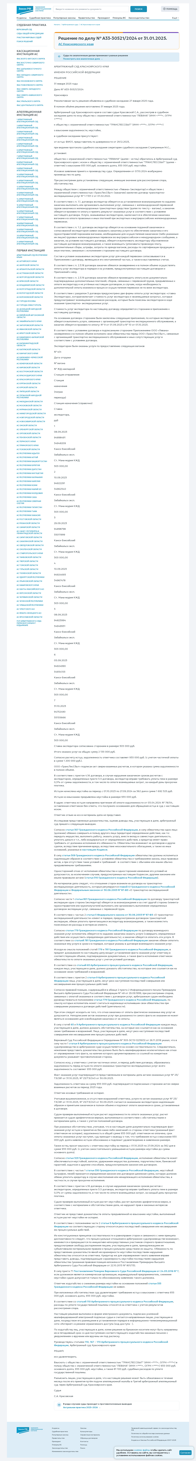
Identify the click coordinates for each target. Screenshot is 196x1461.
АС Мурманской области (29, 409)
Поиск (139, 9)
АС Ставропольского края (30, 553)
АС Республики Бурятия (28, 465)
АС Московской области (29, 405)
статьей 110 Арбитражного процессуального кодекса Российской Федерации (125, 1301)
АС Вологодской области (30, 293)
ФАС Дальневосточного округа (29, 70)
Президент (104, 17)
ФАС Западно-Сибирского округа (30, 76)
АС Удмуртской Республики (30, 577)
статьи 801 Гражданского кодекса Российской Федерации (111, 899)
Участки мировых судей (29, 37)
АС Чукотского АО (26, 609)
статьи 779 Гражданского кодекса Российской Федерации (130, 999)
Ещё (174, 17)
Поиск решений (25, 41)
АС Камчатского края (27, 353)
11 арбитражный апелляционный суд (27, 182)
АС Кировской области (28, 367)
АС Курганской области (28, 383)
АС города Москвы (26, 301)
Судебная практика (40, 17)
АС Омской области (27, 425)
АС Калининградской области (27, 344)
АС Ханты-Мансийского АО (30, 589)
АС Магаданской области (30, 401)
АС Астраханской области (30, 273)
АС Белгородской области (30, 277)
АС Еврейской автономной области (30, 316)
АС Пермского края (26, 441)
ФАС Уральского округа (28, 101)
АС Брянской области (27, 281)
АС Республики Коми (27, 485)
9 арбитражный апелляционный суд (27, 169)
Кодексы (22, 17)
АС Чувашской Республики (30, 605)
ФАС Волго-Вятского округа (31, 59)
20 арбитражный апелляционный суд (27, 237)
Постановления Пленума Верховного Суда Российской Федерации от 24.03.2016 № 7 (126, 1271)
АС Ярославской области (29, 617)
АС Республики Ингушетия (30, 473)
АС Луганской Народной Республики (29, 396)
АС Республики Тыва (27, 511)
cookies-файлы (142, 1450)
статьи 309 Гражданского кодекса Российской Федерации (98, 855)
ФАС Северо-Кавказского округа (29, 96)
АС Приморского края (28, 445)
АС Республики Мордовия (30, 493)
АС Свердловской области (30, 545)
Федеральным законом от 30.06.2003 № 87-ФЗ (99, 890)
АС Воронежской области (30, 297)
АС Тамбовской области (29, 557)
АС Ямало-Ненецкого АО (29, 613)
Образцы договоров (88, 1438)
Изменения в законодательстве (65, 1451)
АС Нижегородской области (31, 413)
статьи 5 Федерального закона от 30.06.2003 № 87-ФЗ (119, 914)
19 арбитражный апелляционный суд (27, 230)
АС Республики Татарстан (29, 507)
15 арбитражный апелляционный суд (27, 206)
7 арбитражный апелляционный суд (27, 157)
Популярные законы (64, 17)
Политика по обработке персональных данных (150, 1433)
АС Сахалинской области (30, 541)
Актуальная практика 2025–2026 (82, 1407)
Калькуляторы (86, 1431)
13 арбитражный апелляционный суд (27, 194)
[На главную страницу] (34, 10)
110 (87, 1341)
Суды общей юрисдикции (30, 33)
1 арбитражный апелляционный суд (27, 120)
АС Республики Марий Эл (29, 489)
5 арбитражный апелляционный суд (27, 145)
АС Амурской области (28, 265)
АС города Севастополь (29, 305)
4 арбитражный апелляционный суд (27, 139)
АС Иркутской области (28, 333)
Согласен (185, 1452)
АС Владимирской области (30, 285)
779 (100, 949)
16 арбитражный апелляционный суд (27, 212)
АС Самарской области (28, 527)
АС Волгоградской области (31, 289)
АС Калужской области (28, 349)
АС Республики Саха (27, 497)
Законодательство (139, 17)
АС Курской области (27, 387)
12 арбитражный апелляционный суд (27, 188)
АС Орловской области (28, 433)
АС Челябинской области (29, 597)
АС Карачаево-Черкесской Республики (30, 358)
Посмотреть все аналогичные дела (83, 59)
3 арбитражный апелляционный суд (27, 133)
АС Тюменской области (29, 573)
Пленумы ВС (119, 17)
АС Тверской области (27, 561)
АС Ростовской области (29, 519)
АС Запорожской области (30, 325)
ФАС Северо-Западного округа (29, 90)
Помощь (171, 9)
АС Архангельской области (30, 269)
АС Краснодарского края (29, 375)
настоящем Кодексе (94, 849)
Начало (57, 25)
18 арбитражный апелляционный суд (27, 224)
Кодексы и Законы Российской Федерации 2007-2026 (153, 1440)
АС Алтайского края (27, 261)
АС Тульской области (27, 569)
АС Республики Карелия (28, 481)
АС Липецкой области (28, 391)
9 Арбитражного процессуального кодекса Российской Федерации (118, 1024)
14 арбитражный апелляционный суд (27, 200)
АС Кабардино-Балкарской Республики (30, 338)
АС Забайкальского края (29, 321)
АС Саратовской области (29, 537)
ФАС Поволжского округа (30, 85)
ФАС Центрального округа (30, 105)
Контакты (84, 1441)
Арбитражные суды (70, 25)
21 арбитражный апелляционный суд (27, 243)
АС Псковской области (28, 449)
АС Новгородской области (30, 417)
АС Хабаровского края (28, 585)
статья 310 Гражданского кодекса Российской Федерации (121, 877)
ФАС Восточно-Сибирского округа (30, 64)
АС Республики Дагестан (29, 469)
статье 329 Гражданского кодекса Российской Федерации (101, 1158)
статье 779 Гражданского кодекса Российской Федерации (101, 930)
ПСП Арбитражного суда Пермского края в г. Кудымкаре (29, 623)
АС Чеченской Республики (30, 601)
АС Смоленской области (29, 549)
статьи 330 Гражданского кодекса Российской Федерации (122, 1170)
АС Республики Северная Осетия (29, 502)
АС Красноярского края (28, 379)
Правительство (86, 17)
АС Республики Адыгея (28, 453)
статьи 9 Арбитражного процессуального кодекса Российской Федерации (115, 1043)
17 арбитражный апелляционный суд (27, 218)
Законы (83, 1428)
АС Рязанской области (28, 523)
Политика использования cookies (145, 1437)
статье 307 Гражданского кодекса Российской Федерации (101, 829)
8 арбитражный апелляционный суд (27, 163)
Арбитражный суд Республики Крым (32, 256)
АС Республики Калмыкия (30, 477)
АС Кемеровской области (29, 363)
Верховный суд (24, 29)
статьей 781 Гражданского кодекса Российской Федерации (111, 940)
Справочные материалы (90, 1435)
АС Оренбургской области (30, 429)
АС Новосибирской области (31, 421)
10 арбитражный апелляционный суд (27, 175)
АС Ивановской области (29, 329)
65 (72, 1024)
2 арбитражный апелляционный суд (27, 126)
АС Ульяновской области (29, 581)
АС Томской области (27, 565)
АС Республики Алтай (27, 457)
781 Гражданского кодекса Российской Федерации (136, 949)
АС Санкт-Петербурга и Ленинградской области (29, 532)
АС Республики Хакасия (28, 515)
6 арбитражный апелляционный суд (27, 151)
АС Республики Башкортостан (32, 461)
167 (92, 1341)
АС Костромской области (30, 371)
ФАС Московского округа (29, 81)
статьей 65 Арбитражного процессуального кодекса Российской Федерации (124, 965)
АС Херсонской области (29, 593)
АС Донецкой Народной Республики (29, 310)
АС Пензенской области (29, 437)
